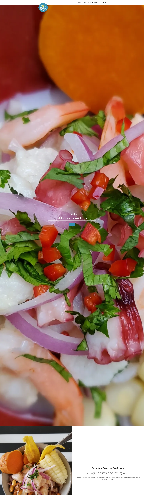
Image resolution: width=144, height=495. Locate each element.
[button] (105, 2)
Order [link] (84, 2)
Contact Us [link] (95, 2)
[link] (43, 2)
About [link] (89, 2)
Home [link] (79, 2)
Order (72, 224)
